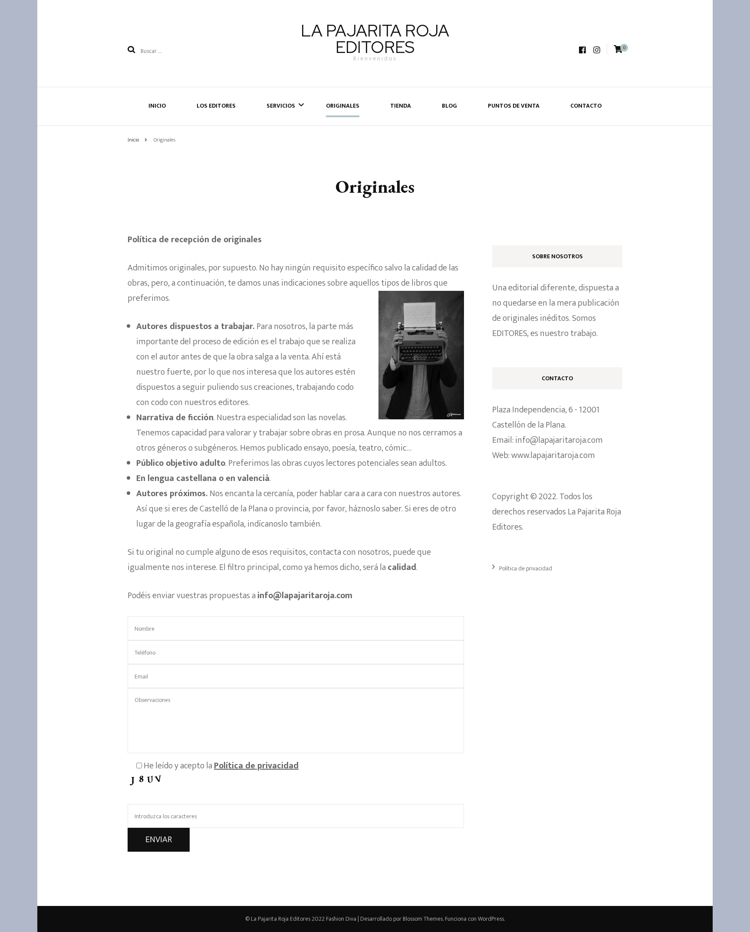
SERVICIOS (280, 106)
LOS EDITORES (216, 106)
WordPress (491, 919)
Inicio (157, 106)
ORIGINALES (342, 106)
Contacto (586, 106)
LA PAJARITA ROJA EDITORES (375, 39)
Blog (449, 106)
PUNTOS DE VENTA (513, 106)
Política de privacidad (525, 568)
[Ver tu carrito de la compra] (618, 49)
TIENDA (400, 106)
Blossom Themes (423, 919)
